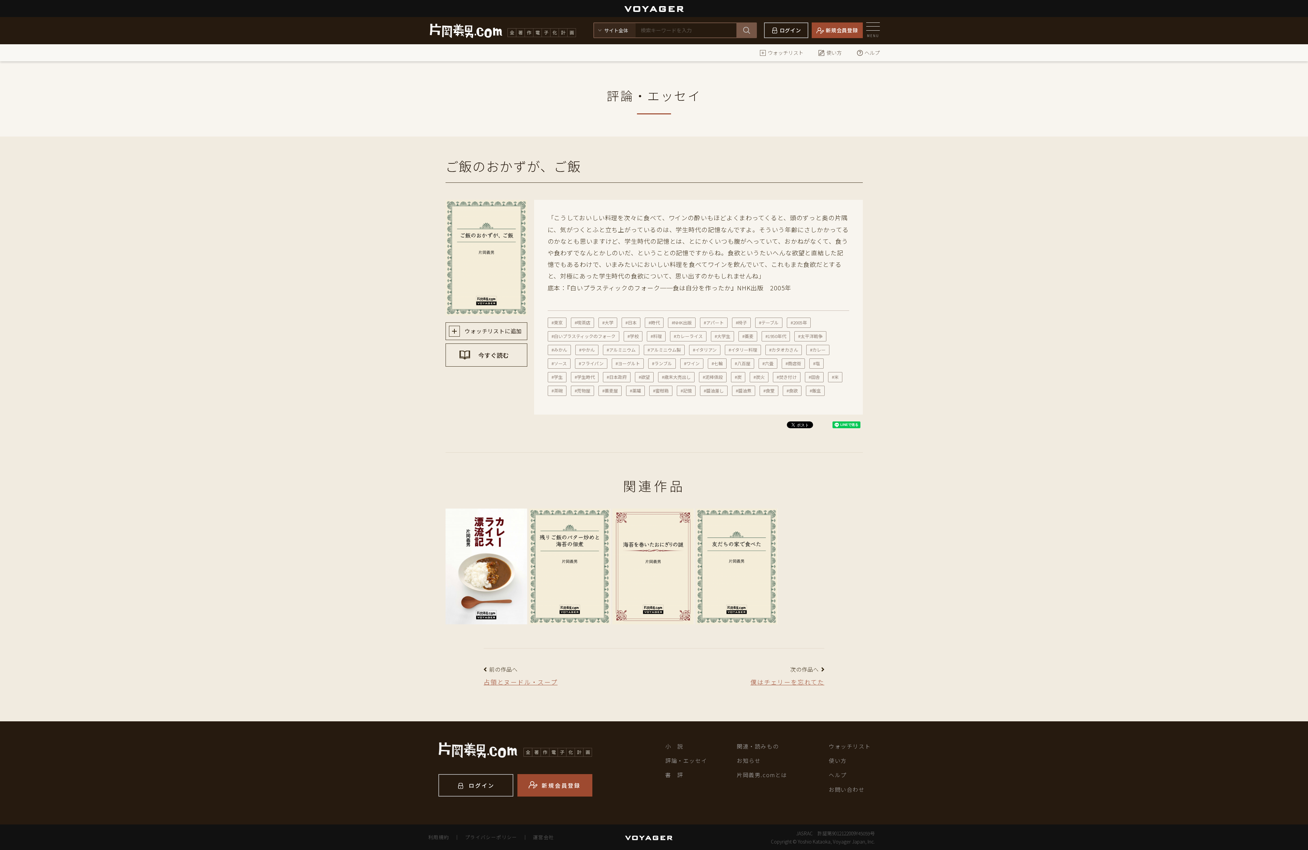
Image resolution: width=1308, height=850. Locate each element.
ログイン (790, 30)
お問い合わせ (847, 789)
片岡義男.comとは (762, 775)
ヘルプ (872, 52)
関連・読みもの (758, 746)
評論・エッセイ (686, 760)
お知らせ (749, 760)
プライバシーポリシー (491, 837)
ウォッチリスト (786, 52)
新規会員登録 (842, 30)
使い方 (834, 52)
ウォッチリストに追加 (492, 331)
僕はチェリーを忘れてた (787, 681)
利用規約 (438, 837)
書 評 (674, 775)
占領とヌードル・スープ (521, 681)
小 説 (674, 746)
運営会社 (543, 837)
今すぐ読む (493, 355)
